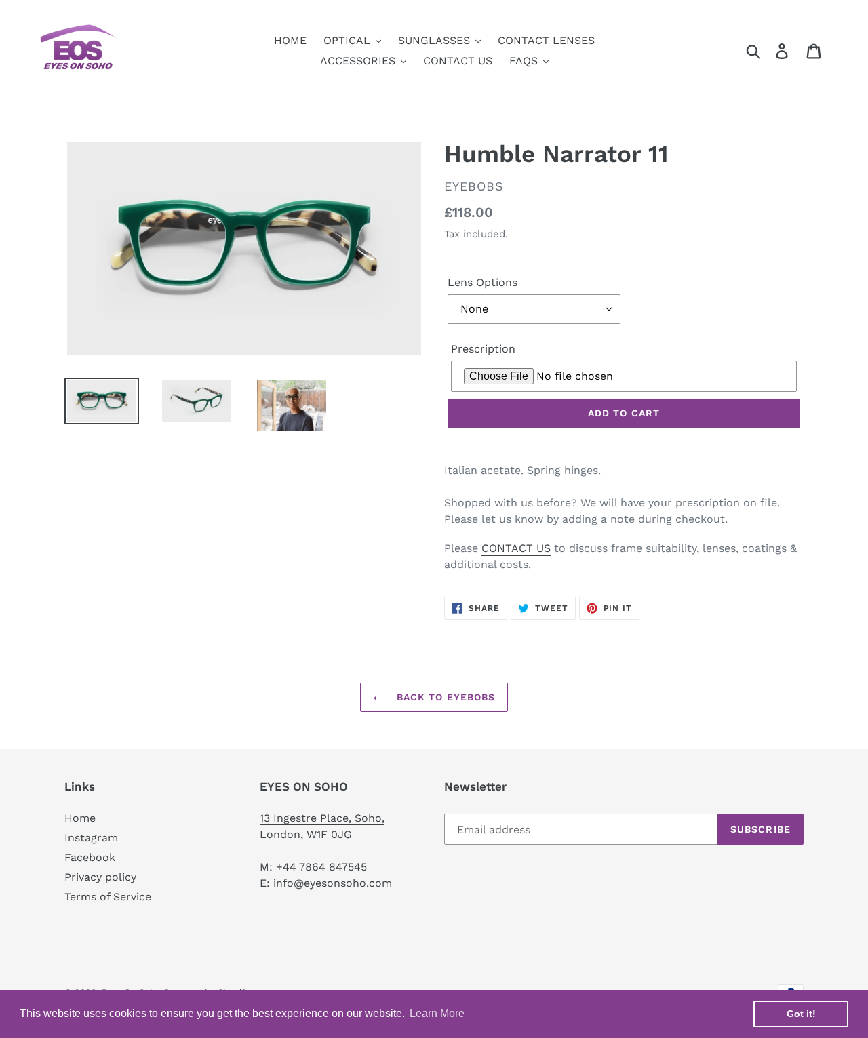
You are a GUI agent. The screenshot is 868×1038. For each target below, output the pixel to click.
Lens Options (482, 282)
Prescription (483, 348)
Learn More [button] (437, 1013)
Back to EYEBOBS (444, 697)
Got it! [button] (801, 1013)
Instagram (91, 837)
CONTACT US (516, 548)
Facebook (89, 857)
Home (80, 818)
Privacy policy (100, 877)
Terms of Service (107, 896)
